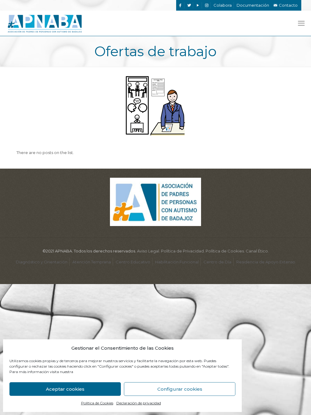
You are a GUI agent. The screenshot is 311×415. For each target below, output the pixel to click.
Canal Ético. (257, 251)
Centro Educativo (133, 261)
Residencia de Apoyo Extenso (265, 261)
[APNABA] (45, 23)
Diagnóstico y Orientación (41, 261)
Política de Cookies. (225, 251)
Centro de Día (217, 261)
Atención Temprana (91, 261)
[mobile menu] (301, 23)
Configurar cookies (179, 389)
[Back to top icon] (281, 402)
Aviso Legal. (148, 251)
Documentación (253, 5)
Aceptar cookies (65, 389)
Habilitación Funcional (177, 261)
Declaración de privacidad (138, 403)
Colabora (223, 5)
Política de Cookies (97, 403)
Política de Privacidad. (183, 251)
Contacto (288, 5)
